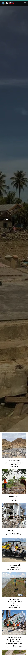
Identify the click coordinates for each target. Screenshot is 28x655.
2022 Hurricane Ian (14, 531)
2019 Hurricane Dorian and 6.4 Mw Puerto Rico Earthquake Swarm (14, 639)
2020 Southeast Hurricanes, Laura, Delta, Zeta (14, 601)
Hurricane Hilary (14, 461)
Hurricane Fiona (14, 496)
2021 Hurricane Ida (14, 565)
